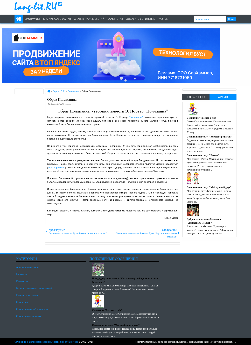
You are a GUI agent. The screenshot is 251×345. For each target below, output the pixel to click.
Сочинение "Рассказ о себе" (202, 118)
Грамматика (22, 281)
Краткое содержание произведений (34, 288)
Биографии (32, 18)
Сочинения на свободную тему (32, 309)
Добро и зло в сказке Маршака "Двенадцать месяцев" (204, 220)
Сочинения (66, 104)
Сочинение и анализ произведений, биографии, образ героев (46, 341)
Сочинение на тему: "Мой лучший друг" (209, 187)
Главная (19, 19)
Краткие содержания (57, 18)
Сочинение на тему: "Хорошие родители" (210, 136)
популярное (195, 97)
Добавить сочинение (140, 18)
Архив (223, 97)
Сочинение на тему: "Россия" (203, 155)
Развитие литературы (27, 295)
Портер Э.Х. (56, 104)
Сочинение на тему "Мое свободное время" (116, 325)
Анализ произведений (89, 18)
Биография (21, 273)
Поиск (231, 19)
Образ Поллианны (62, 99)
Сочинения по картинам (28, 316)
